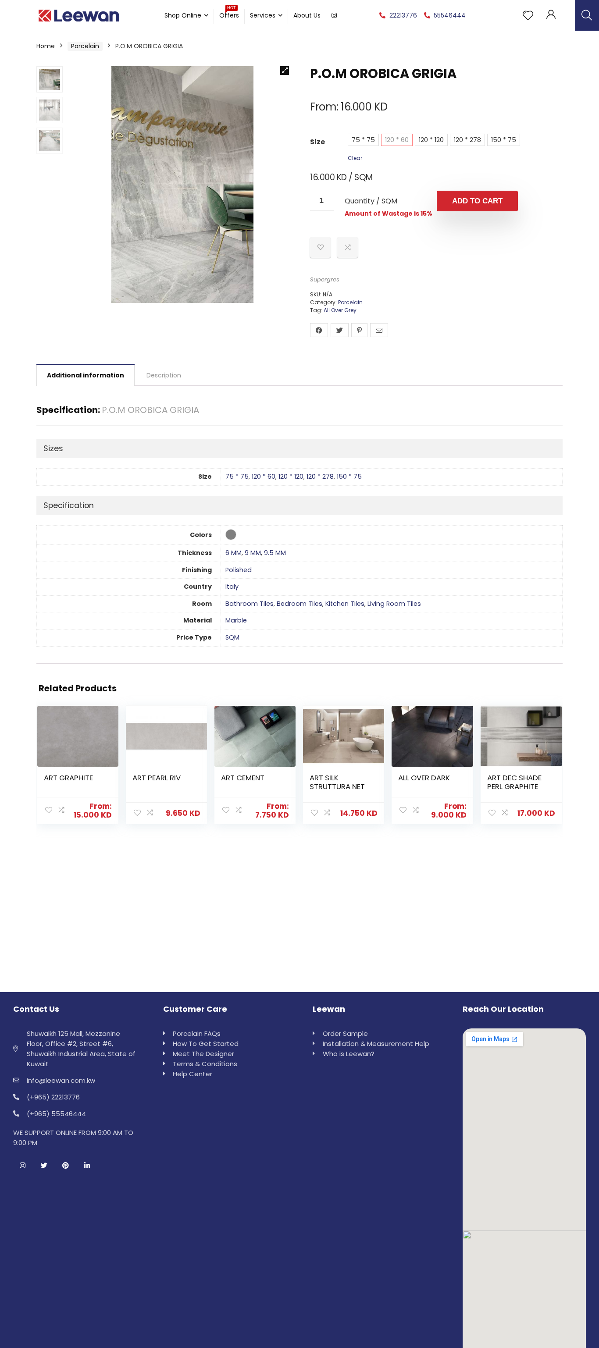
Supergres (324, 279)
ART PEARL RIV (156, 777)
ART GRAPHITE (68, 777)
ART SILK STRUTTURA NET (337, 782)
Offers (229, 14)
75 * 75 (363, 139)
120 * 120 (431, 139)
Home (45, 46)
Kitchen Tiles (344, 603)
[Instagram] (22, 1165)
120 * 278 (467, 139)
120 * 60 (397, 139)
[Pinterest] (65, 1165)
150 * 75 (503, 139)
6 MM (233, 552)
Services (262, 15)
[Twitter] (44, 1165)
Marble (236, 620)
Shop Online (182, 15)
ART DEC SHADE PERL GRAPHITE (514, 782)
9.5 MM (275, 552)
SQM (232, 637)
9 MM (253, 552)
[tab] (85, 375)
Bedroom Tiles (299, 603)
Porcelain (85, 46)
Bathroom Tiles (249, 603)
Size (317, 142)
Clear (355, 158)
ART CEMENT (242, 777)
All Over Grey (340, 310)
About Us (307, 15)
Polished (238, 570)
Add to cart (477, 201)
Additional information (85, 375)
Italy (232, 586)
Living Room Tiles (394, 603)
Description (163, 375)
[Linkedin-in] (87, 1165)
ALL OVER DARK (424, 777)
